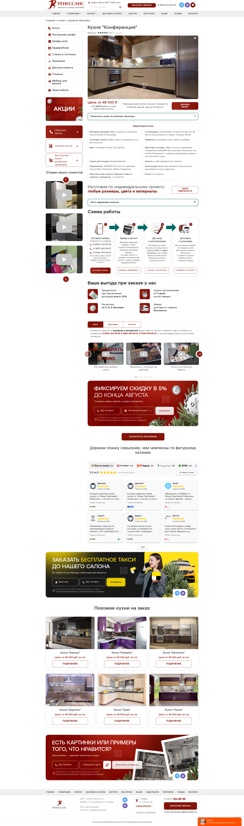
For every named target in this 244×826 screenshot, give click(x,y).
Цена (95, 324)
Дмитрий (139, 483)
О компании (73, 14)
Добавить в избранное (146, 812)
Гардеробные (60, 48)
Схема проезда (143, 806)
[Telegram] (181, 5)
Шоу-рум (133, 14)
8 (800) (175, 799)
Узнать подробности (185, 190)
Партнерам (168, 792)
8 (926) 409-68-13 (166, 8)
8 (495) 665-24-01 (166, 2)
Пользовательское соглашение (137, 822)
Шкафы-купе (59, 41)
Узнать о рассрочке (157, 270)
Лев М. (175, 483)
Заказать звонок (142, 5)
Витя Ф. (176, 516)
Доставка (113, 324)
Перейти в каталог (186, 270)
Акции (164, 14)
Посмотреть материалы (143, 437)
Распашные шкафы (63, 34)
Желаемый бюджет (138, 411)
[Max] (187, 5)
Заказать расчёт (185, 106)
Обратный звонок (180, 806)
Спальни (57, 74)
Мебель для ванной (59, 82)
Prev (66, 180)
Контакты (193, 14)
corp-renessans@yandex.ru (180, 812)
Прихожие (58, 61)
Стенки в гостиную (64, 54)
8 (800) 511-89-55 (166, 5)
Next (66, 279)
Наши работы (60, 90)
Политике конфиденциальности (109, 420)
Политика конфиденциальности (106, 822)
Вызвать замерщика (128, 270)
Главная (56, 14)
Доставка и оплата (112, 14)
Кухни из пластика (79, 21)
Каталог (91, 14)
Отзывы (178, 14)
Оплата (132, 324)
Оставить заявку (100, 270)
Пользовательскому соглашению (134, 420)
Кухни (61, 21)
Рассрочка (149, 14)
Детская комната (62, 67)
